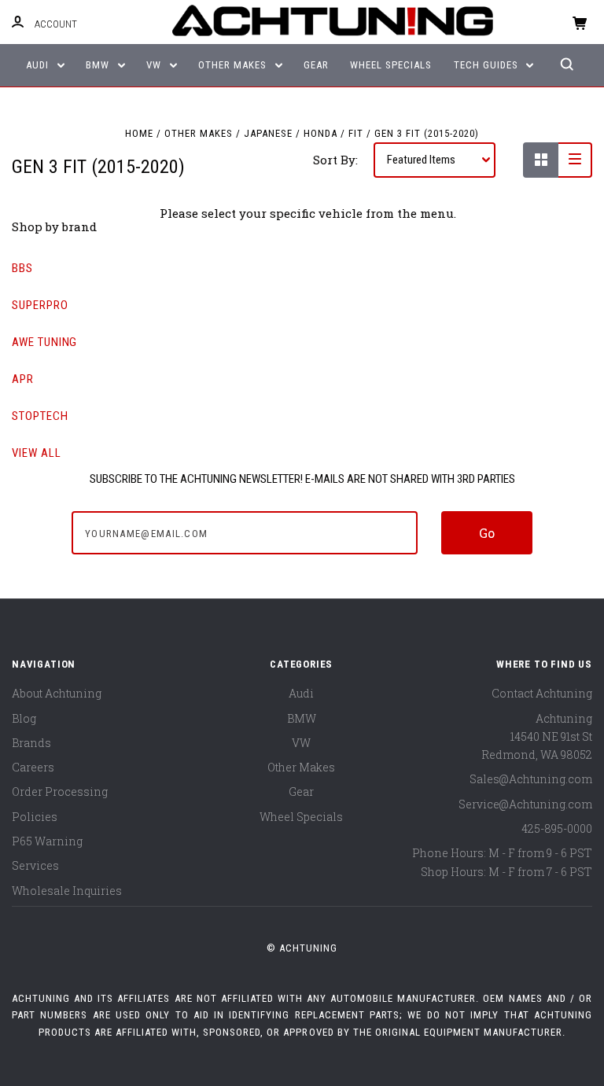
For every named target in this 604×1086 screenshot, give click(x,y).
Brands (31, 742)
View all (36, 453)
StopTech (40, 416)
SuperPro (40, 305)
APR (23, 379)
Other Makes (234, 65)
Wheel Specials (391, 65)
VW (155, 65)
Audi (39, 65)
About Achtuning (56, 693)
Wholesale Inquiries (67, 890)
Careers (33, 767)
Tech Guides (487, 65)
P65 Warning (47, 841)
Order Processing (60, 791)
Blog (24, 718)
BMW (99, 65)
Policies (34, 816)
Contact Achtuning (542, 693)
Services (35, 865)
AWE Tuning (44, 342)
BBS (22, 268)
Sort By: (335, 160)
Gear (316, 65)
